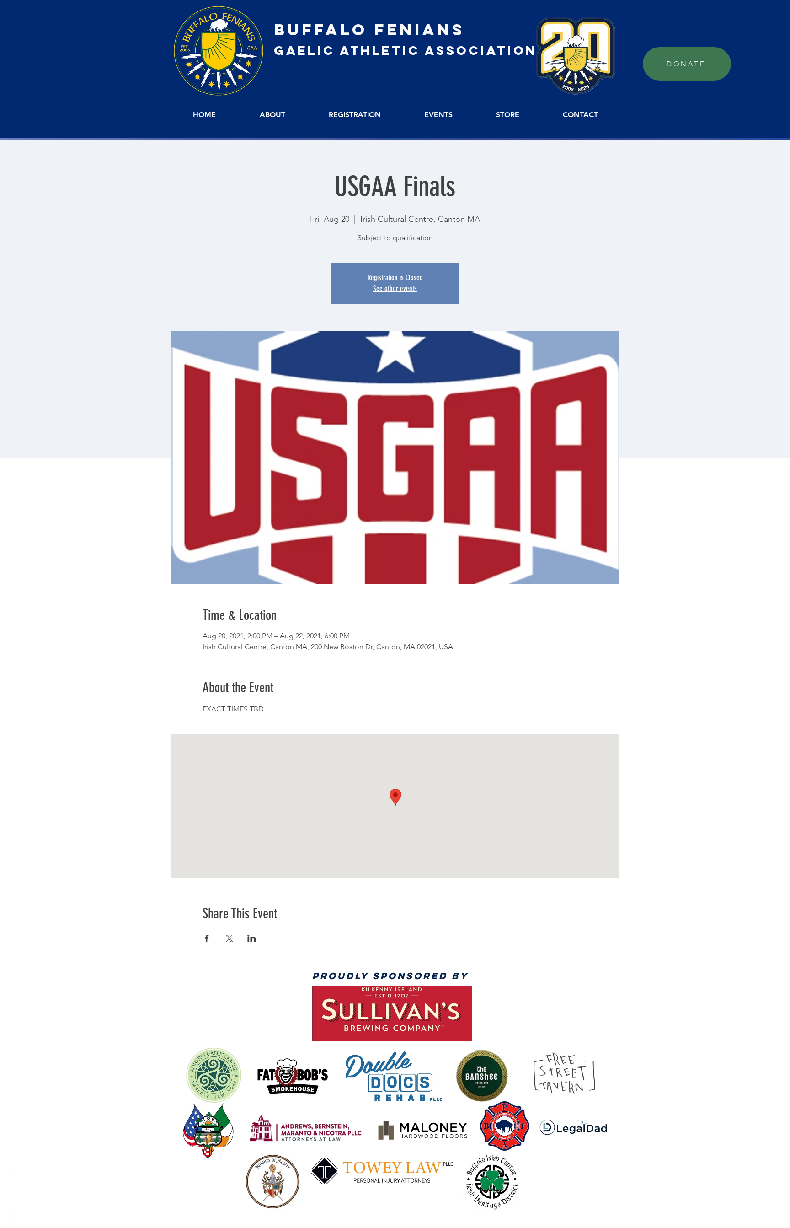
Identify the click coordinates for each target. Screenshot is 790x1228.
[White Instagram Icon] (13, 1214)
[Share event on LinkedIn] (251, 938)
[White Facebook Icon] (13, 1177)
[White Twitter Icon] (13, 1196)
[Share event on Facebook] (207, 938)
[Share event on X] (229, 938)
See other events (395, 288)
